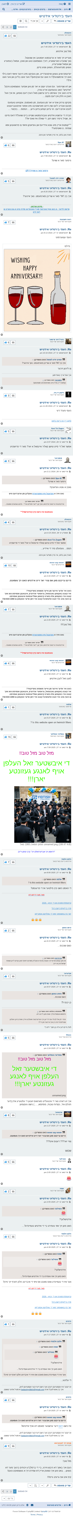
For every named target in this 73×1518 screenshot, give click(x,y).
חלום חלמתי (66, 859)
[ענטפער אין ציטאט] (14, 36)
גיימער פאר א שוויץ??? (38, 171)
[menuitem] (62, 4)
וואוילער (62, 1159)
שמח (62, 1189)
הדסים (68, 1321)
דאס (60, 1426)
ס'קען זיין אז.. (58, 393)
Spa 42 (61, 142)
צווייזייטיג (58, 958)
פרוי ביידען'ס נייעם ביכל (61, 908)
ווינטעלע (67, 33)
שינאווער (58, 1112)
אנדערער (67, 973)
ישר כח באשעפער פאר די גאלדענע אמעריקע (53, 914)
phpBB (44, 1511)
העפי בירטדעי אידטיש (55, 16)
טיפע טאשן (66, 928)
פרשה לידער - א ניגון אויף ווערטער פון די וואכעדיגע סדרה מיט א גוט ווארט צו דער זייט (36, 210)
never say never (57, 563)
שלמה (68, 704)
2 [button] (11, 27)
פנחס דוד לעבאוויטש (62, 1443)
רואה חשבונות (65, 219)
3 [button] (7, 27)
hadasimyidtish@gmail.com (32, 1389)
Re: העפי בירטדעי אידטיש (55, 152)
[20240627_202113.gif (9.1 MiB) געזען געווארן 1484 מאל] (37, 290)
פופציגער (58, 380)
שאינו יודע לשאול (57, 178)
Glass (68, 1035)
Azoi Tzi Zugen (57, 428)
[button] (3, 27)
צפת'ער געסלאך (57, 734)
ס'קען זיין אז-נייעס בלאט (61, 421)
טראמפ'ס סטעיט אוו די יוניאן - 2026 (56, 903)
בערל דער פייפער (56, 339)
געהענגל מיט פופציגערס (43, 494)
